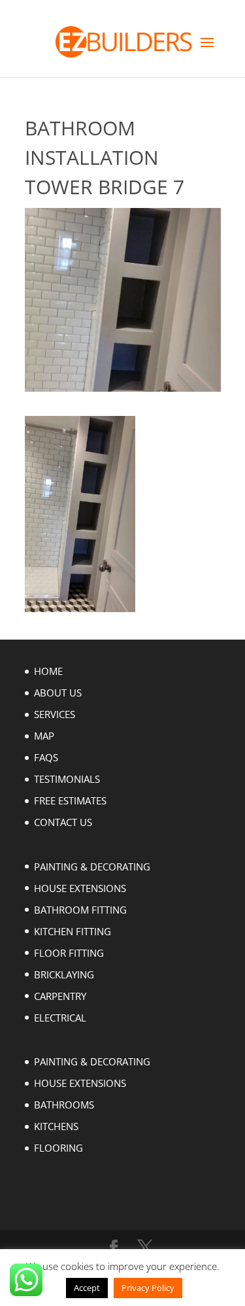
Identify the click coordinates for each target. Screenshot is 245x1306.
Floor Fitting (69, 952)
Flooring (58, 1147)
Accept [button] (87, 1288)
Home (48, 671)
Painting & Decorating (92, 866)
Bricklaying (64, 974)
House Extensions (80, 888)
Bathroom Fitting (80, 909)
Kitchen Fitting (72, 931)
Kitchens (56, 1126)
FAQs (46, 757)
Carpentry (60, 996)
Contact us (63, 822)
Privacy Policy (148, 1288)
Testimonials (67, 778)
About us (58, 692)
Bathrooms (64, 1104)
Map (44, 735)
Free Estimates (70, 800)
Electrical (60, 1017)
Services (54, 714)
